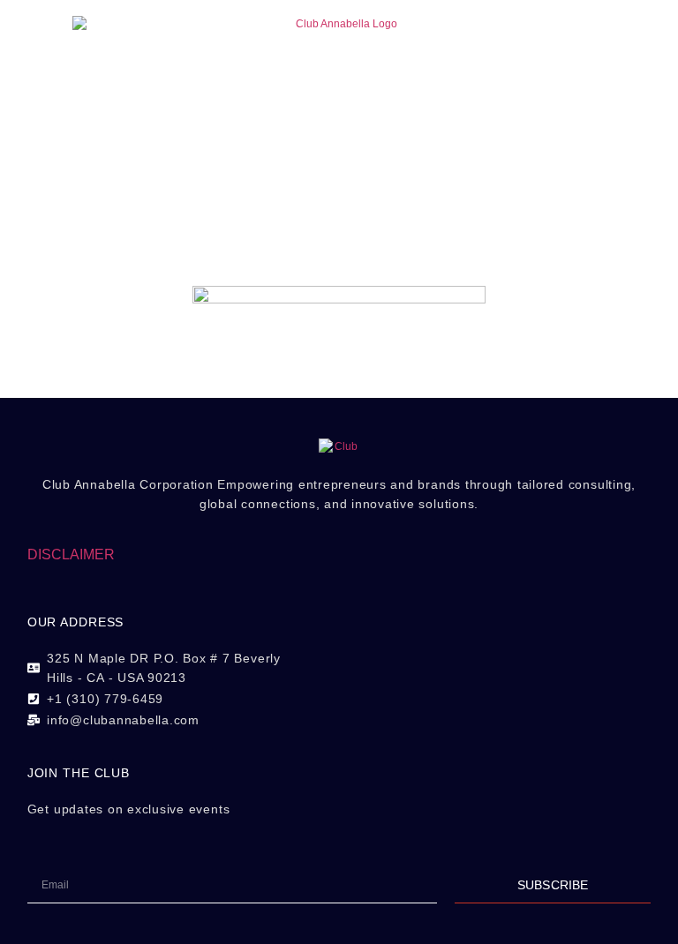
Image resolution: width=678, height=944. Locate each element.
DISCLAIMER (71, 554)
